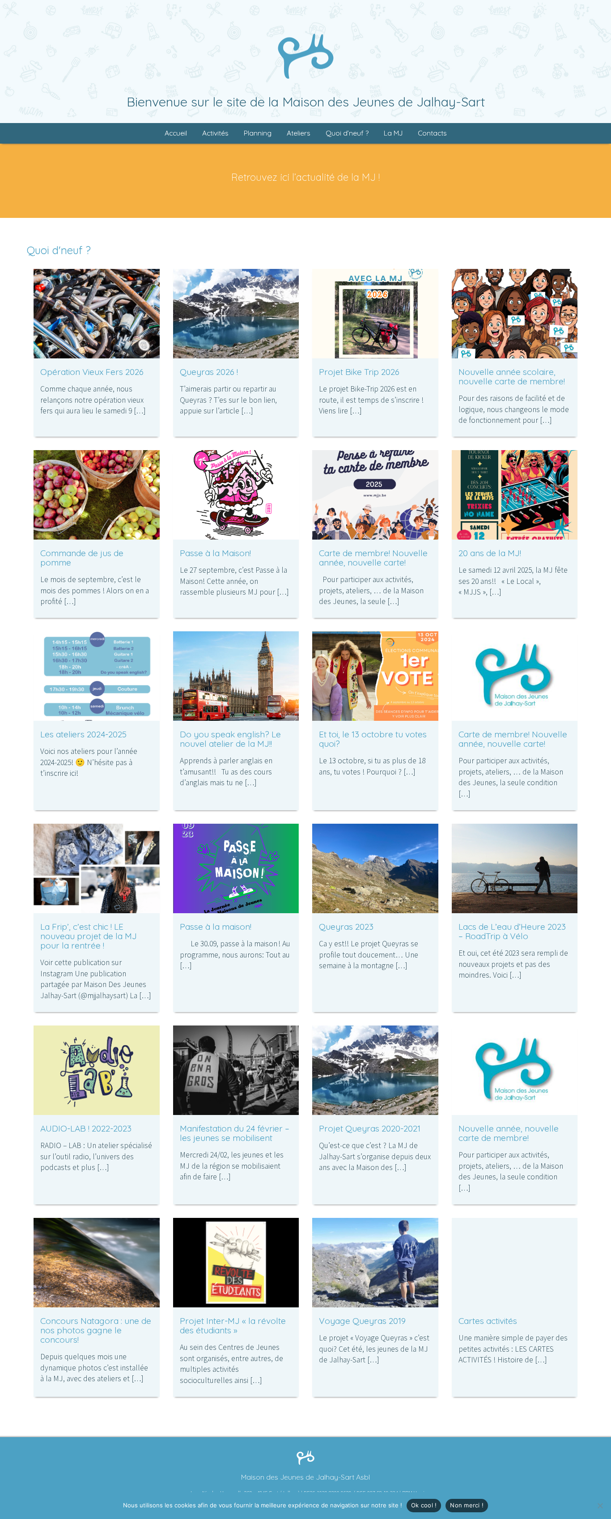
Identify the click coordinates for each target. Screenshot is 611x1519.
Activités (215, 133)
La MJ (393, 133)
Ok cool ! (424, 1505)
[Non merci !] (599, 1505)
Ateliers (298, 133)
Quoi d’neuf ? (347, 133)
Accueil (176, 133)
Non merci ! (467, 1505)
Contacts (432, 133)
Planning (258, 133)
